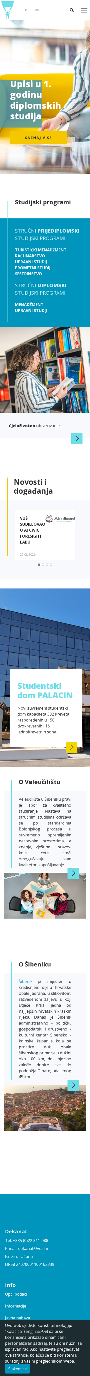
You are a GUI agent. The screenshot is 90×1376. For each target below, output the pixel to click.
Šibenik (28, 981)
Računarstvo (30, 256)
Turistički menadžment (40, 250)
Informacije (15, 1306)
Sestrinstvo (28, 273)
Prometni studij (32, 268)
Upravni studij (31, 262)
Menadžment (29, 304)
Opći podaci (16, 1294)
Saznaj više (38, 137)
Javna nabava (17, 1318)
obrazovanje (34, 425)
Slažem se (17, 1369)
